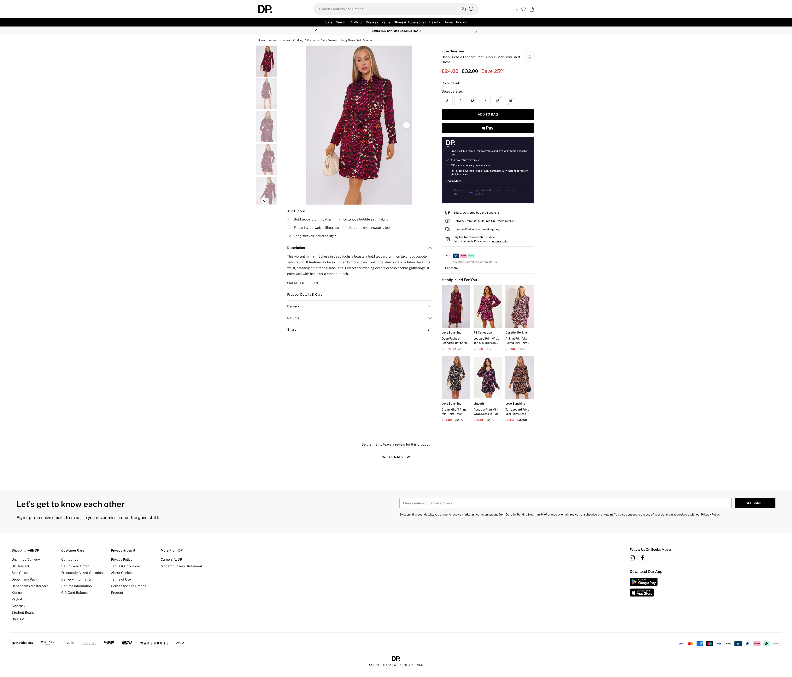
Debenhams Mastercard (30, 586)
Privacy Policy (121, 559)
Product (117, 593)
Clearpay (18, 606)
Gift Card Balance (75, 593)
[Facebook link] (642, 557)
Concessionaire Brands (128, 586)
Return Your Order (75, 566)
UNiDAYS (18, 619)
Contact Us (69, 559)
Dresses (312, 40)
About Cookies (122, 573)
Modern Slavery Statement (181, 566)
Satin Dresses (329, 40)
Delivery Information (76, 579)
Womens (274, 40)
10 (460, 101)
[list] (359, 125)
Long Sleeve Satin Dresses (356, 40)
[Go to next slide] (406, 125)
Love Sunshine (453, 51)
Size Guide (20, 573)
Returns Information (76, 586)
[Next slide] (476, 31)
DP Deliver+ (20, 566)
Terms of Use (121, 579)
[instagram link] (632, 557)
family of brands (546, 514)
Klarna (17, 593)
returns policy (500, 241)
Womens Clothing (293, 40)
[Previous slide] (315, 31)
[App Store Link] (644, 587)
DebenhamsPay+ (24, 579)
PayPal (17, 599)
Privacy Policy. (710, 514)
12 (472, 101)
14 (485, 101)
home (261, 40)
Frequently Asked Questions (82, 573)
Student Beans (23, 612)
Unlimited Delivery (26, 559)
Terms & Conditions (126, 566)
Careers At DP (171, 559)
